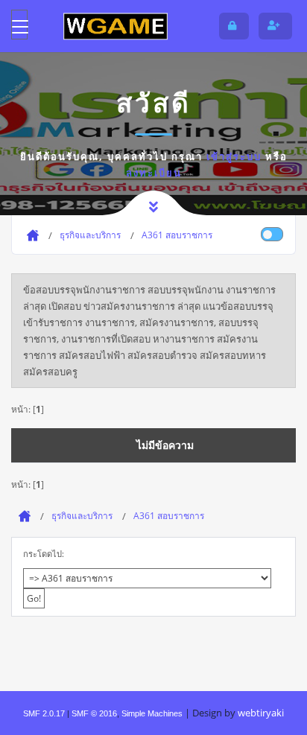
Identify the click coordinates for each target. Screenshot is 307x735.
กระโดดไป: (43, 553)
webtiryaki (261, 712)
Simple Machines (152, 713)
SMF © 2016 (94, 713)
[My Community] (115, 25)
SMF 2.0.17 (44, 713)
